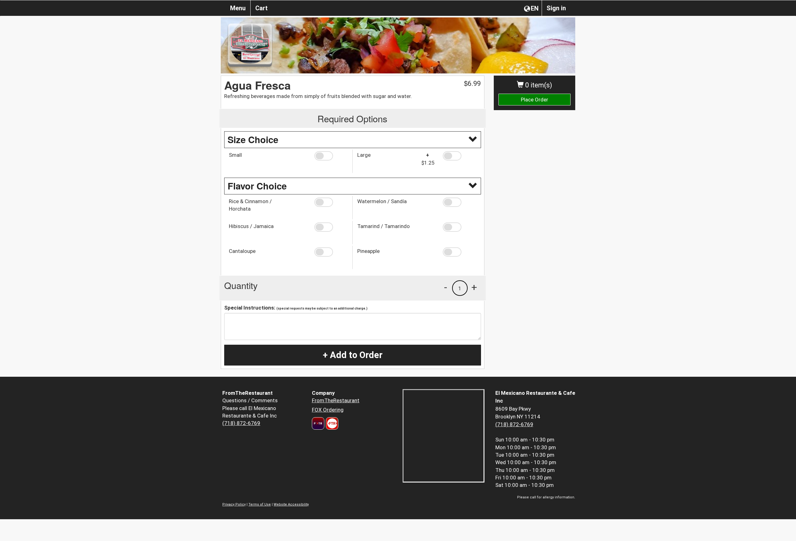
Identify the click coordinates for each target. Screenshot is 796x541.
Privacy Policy (234, 504)
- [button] (445, 287)
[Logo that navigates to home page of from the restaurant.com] (318, 423)
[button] (331, 156)
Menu (238, 8)
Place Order (534, 99)
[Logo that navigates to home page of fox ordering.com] (331, 423)
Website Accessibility (291, 504)
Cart (261, 8)
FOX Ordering (328, 410)
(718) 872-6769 (241, 423)
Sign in (556, 8)
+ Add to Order (352, 355)
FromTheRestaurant (335, 400)
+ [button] (474, 287)
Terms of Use (259, 504)
